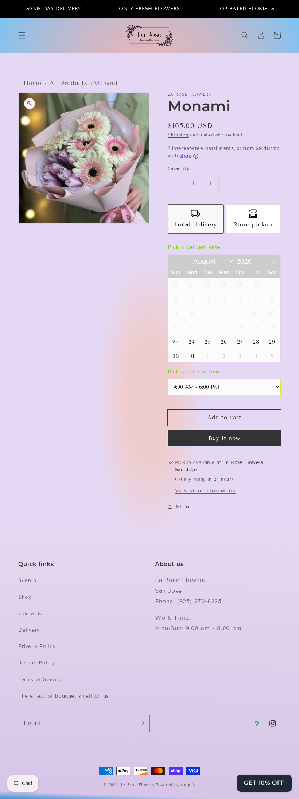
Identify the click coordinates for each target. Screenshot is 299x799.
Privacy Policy (36, 646)
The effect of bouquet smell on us (63, 696)
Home (32, 82)
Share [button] (183, 507)
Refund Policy (36, 663)
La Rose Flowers (137, 784)
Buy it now (224, 438)
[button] (22, 35)
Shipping (178, 134)
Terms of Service (40, 679)
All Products (68, 82)
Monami (105, 82)
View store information (205, 491)
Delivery (29, 630)
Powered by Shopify (175, 784)
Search (27, 580)
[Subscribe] (141, 723)
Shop (24, 597)
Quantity (178, 169)
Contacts (30, 613)
